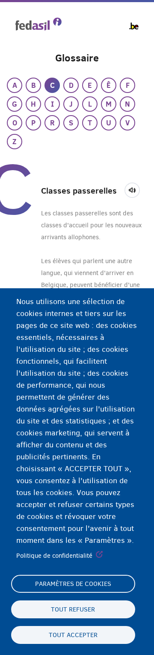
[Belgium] (134, 26)
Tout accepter (73, 635)
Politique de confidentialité (54, 555)
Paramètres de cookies (73, 584)
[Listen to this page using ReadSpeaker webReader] (135, 188)
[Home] (38, 24)
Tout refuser (73, 609)
